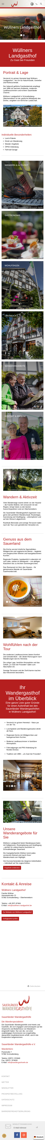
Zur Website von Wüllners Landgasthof (17, 912)
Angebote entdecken (12, 868)
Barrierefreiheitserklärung (16, 1111)
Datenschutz (8, 1100)
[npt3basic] (14, 4)
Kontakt (6, 1076)
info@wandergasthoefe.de (18, 1062)
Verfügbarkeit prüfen (10, 919)
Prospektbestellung (12, 1094)
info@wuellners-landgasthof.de (20, 905)
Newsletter (7, 1088)
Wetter (5, 1082)
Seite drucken (34, 986)
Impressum (7, 1106)
